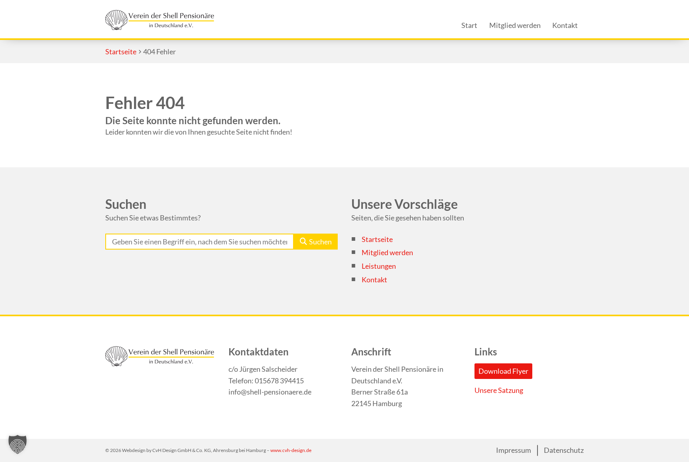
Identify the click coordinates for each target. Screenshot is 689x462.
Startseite (377, 239)
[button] (17, 444)
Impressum (513, 450)
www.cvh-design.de (290, 450)
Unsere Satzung (498, 390)
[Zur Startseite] (159, 20)
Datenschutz (564, 450)
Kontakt (374, 279)
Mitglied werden (387, 252)
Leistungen (379, 266)
